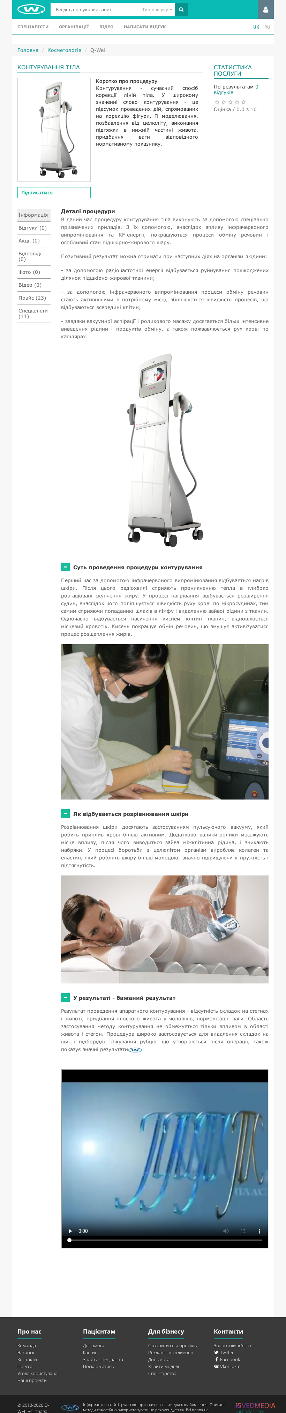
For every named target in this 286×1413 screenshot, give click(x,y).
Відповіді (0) (30, 256)
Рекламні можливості (170, 1352)
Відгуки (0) (32, 228)
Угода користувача (37, 1373)
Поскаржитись (98, 1366)
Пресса (24, 1366)
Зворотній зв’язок (232, 1345)
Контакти (27, 1359)
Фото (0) (29, 272)
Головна (27, 50)
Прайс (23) (32, 298)
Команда (26, 1345)
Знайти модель (164, 1366)
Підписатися (37, 192)
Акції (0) (29, 241)
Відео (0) (30, 285)
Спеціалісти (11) (33, 313)
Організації (74, 26)
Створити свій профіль (172, 1345)
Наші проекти (32, 1380)
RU (267, 27)
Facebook (229, 1359)
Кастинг (91, 1352)
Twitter (226, 1352)
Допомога (93, 1345)
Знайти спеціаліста (103, 1359)
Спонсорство (162, 1373)
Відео (106, 26)
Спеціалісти (32, 26)
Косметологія (64, 50)
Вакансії (25, 1352)
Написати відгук (145, 26)
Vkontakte (229, 1366)
